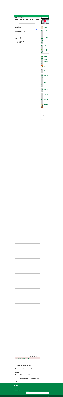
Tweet (15, 354)
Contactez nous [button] (34, 15)
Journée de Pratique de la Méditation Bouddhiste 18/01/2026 (46, 89)
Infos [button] (16, 15)
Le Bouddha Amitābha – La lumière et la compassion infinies (46, 94)
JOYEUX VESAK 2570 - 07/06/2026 (46, 104)
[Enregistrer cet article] (39, 20)
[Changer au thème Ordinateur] (16, 396)
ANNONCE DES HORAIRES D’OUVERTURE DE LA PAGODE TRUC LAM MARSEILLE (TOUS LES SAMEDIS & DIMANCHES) (46, 36)
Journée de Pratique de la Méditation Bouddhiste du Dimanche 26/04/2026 (46, 82)
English (46, 0)
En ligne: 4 (19, 390)
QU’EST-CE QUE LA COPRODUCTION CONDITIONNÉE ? (46, 31)
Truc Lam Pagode (32, 390)
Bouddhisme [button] (23, 15)
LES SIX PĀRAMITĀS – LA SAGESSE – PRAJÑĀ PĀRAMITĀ (46, 46)
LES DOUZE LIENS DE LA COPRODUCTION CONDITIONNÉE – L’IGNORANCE (46, 27)
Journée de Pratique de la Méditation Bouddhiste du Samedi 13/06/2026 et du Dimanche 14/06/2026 (46, 75)
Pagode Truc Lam (17, 383)
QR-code (16, 390)
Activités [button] (26, 15)
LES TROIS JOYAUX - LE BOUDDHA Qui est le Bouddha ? (46, 99)
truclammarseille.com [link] (18, 28)
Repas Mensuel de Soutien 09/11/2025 (46, 56)
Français (48, 0)
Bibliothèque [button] (30, 15)
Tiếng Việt (44, 0)
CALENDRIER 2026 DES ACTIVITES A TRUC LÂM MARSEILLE (46, 70)
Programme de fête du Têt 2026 (46, 66)
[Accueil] (15, 16)
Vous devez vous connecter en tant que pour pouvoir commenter (22, 358)
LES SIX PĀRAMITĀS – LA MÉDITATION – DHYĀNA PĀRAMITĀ (46, 50)
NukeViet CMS (38, 390)
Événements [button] (19, 15)
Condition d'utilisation (42, 390)
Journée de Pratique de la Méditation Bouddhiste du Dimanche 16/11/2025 (46, 60)
